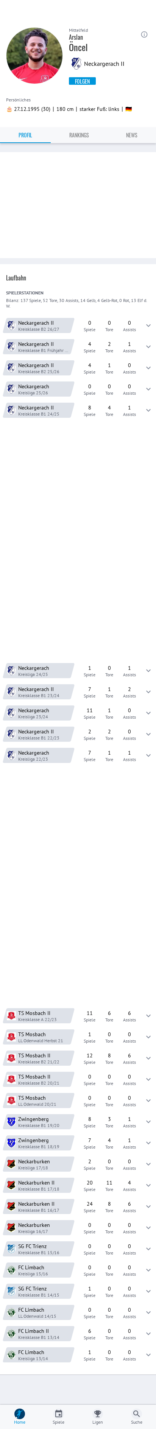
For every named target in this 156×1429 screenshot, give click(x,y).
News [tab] (131, 135)
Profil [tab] (25, 135)
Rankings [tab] (79, 135)
